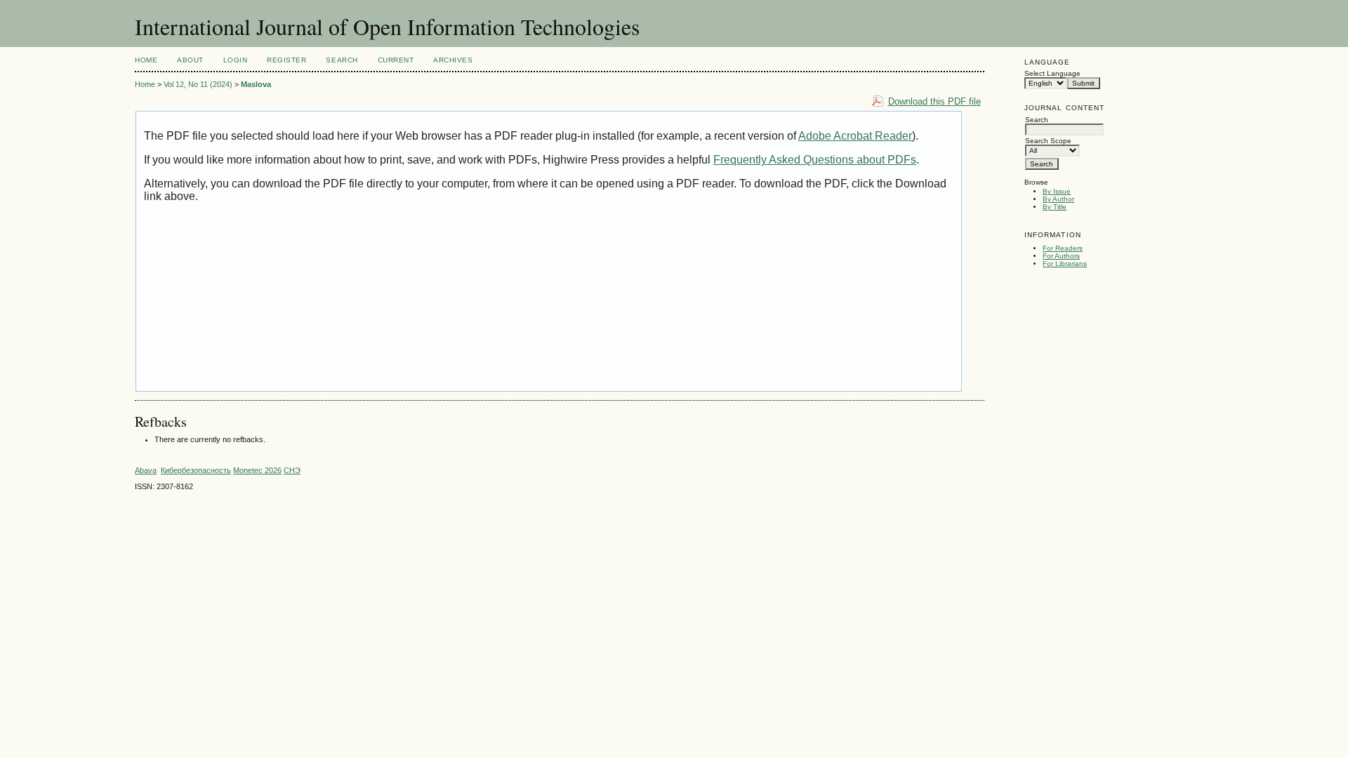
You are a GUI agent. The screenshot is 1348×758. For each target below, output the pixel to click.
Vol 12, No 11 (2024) (198, 84)
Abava (146, 470)
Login (235, 60)
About (190, 60)
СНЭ (292, 470)
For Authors (1061, 256)
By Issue (1057, 191)
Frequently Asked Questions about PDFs (814, 160)
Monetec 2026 (257, 470)
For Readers (1063, 248)
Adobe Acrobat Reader (855, 136)
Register (286, 60)
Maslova (256, 84)
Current (396, 60)
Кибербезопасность (196, 470)
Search (341, 60)
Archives (453, 60)
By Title (1054, 207)
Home (146, 60)
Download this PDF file (934, 101)
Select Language (1052, 73)
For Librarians (1065, 263)
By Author (1058, 199)
